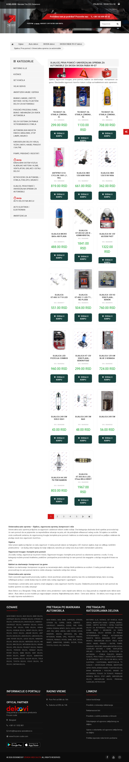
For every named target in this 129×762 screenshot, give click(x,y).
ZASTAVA (65, 645)
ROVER (64, 640)
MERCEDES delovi (32, 642)
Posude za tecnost (105, 673)
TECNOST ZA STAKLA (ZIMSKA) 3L (107, 114)
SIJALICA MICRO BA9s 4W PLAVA (59, 235)
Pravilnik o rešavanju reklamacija (99, 705)
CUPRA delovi (18, 622)
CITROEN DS (51, 623)
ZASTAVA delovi (19, 664)
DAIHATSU (60, 625)
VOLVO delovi (33, 661)
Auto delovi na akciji (23, 201)
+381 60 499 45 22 (101, 17)
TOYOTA (49, 645)
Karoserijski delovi (103, 679)
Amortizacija (20, 216)
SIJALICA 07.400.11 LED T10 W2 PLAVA (83, 297)
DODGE (68, 625)
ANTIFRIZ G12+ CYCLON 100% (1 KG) (59, 175)
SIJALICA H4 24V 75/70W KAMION (59, 478)
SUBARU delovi (19, 658)
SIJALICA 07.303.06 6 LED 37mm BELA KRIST (83, 476)
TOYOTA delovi (19, 661)
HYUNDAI (56, 628)
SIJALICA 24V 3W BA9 (83, 418)
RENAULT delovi (35, 650)
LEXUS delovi (29, 639)
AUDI (59, 620)
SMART (49, 642)
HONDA (49, 628)
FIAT (74, 625)
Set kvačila (19, 80)
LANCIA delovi (37, 636)
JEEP (48, 631)
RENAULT (57, 640)
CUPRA (61, 623)
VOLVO (55, 645)
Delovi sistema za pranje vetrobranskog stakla (25, 122)
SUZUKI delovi (31, 658)
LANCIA (62, 631)
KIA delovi (16, 636)
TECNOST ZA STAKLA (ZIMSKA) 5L (83, 114)
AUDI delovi (27, 616)
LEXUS (80, 631)
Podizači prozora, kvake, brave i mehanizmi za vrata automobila (26, 113)
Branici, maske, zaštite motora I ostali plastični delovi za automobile (25, 101)
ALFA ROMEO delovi (14, 616)
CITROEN (79, 620)
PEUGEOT (71, 637)
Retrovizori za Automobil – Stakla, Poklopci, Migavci (26, 178)
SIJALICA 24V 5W (107, 417)
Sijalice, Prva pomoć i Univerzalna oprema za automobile (37, 48)
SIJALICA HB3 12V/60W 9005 (83, 174)
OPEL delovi (17, 647)
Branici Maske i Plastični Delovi (109, 668)
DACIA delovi (29, 622)
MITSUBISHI (50, 637)
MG (75, 634)
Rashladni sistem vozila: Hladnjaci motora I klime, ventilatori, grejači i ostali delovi (27, 167)
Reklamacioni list (93, 710)
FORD (80, 625)
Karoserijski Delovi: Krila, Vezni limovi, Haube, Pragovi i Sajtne (27, 145)
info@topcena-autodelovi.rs (20, 731)
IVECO (73, 628)
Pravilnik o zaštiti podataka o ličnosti (101, 716)
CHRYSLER (71, 620)
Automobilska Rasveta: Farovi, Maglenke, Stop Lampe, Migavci (24, 133)
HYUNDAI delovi (19, 630)
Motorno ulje (20, 68)
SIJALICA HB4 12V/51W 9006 (107, 174)
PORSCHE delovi (20, 650)
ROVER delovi (12, 653)
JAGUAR (79, 628)
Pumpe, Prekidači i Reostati (26, 153)
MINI (80, 634)
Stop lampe (106, 676)
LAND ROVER (71, 631)
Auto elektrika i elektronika (21, 208)
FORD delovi (30, 627)
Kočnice (17, 74)
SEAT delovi (37, 653)
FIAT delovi (18, 627)
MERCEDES (68, 634)
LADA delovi (26, 636)
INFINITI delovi (31, 630)
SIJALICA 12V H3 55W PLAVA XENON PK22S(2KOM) (107, 298)
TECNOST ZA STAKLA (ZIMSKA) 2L (59, 114)
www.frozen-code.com (18, 736)
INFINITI (62, 628)
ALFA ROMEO (51, 620)
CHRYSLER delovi (13, 619)
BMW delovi (37, 616)
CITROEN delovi (27, 619)
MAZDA (58, 634)
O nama (37, 24)
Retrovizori (100, 682)
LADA (57, 631)
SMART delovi (26, 656)
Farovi (96, 676)
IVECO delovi (18, 633)
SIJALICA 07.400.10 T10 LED (59, 296)
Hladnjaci (90, 682)
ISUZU (68, 628)
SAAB (70, 640)
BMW (64, 620)
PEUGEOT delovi (29, 647)
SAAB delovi (25, 653)
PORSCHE (49, 640)
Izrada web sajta (32, 757)
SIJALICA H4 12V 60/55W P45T (107, 235)
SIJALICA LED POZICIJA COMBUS (59, 357)
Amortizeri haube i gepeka (26, 92)
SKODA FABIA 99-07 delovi (71, 44)
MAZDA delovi (18, 642)
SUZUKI (73, 642)
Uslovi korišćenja (93, 699)
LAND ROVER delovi (14, 639)
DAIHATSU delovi (29, 625)
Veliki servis (19, 86)
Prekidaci (118, 679)
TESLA (80, 642)
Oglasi (20, 44)
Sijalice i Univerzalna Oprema (99, 665)
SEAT (74, 640)
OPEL (65, 637)
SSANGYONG (57, 642)
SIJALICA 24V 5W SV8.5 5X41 (59, 418)
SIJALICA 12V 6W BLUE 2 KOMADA (107, 357)
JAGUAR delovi (31, 633)
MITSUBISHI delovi (30, 644)
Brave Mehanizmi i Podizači (98, 671)
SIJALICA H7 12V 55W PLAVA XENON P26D (83, 358)
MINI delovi (17, 644)
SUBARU (66, 642)
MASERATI (50, 634)
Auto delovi (33, 44)
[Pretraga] (117, 24)
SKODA (79, 640)
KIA (52, 631)
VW (60, 645)
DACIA (69, 623)
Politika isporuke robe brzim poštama (101, 738)
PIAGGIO (79, 637)
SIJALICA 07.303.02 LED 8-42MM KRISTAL (83, 233)
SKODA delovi (49, 44)
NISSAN (58, 637)
